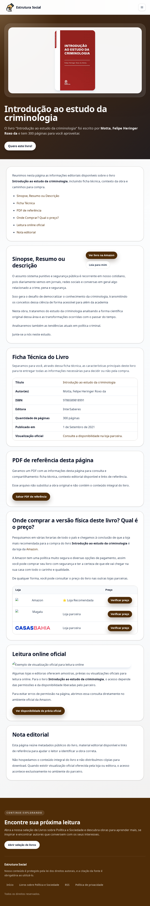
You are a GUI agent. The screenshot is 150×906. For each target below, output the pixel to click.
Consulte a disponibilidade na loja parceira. (92, 436)
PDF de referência (29, 210)
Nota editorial (26, 232)
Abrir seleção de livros (22, 845)
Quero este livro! (20, 146)
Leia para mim (98, 265)
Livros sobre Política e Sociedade (39, 884)
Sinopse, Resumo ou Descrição (38, 196)
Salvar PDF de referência (31, 496)
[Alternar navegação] (142, 7)
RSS (67, 884)
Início (10, 884)
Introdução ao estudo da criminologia (89, 382)
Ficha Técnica (26, 203)
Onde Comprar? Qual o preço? (38, 218)
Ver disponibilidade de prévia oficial (38, 711)
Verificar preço (120, 600)
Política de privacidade (89, 884)
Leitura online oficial (31, 225)
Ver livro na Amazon (101, 255)
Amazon (32, 549)
